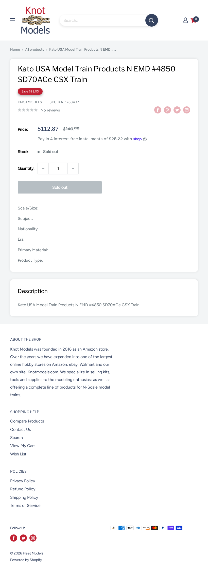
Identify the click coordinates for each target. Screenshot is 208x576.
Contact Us (20, 429)
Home (15, 49)
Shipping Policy (24, 497)
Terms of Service (25, 505)
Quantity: (26, 168)
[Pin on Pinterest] (167, 109)
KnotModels (30, 102)
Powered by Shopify (26, 560)
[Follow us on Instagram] (33, 538)
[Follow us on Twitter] (23, 538)
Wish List (18, 454)
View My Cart (22, 445)
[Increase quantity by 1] (73, 168)
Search (16, 437)
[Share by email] (186, 109)
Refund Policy (22, 489)
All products (34, 49)
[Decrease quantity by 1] (43, 168)
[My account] (185, 20)
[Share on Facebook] (157, 109)
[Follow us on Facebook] (13, 538)
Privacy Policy (22, 480)
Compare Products (27, 421)
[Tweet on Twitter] (177, 109)
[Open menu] (12, 20)
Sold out (59, 187)
